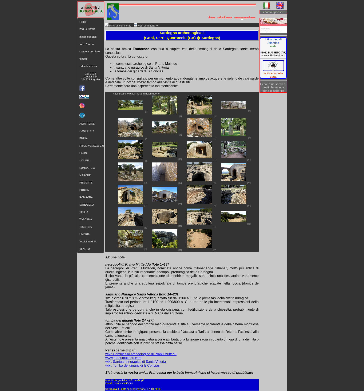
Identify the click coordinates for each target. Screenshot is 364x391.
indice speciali (87, 36)
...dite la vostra (88, 66)
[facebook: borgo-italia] (82, 88)
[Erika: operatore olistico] (273, 26)
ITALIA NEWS (87, 29)
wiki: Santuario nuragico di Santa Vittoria (135, 361)
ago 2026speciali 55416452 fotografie (90, 76)
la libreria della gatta (273, 75)
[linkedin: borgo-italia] (90, 115)
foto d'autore (87, 44)
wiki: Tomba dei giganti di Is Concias (132, 365)
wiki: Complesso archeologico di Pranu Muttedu (141, 354)
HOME (83, 22)
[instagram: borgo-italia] (90, 105)
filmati (83, 58)
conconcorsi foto (89, 51)
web (273, 46)
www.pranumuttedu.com (123, 358)
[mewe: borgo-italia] (90, 97)
